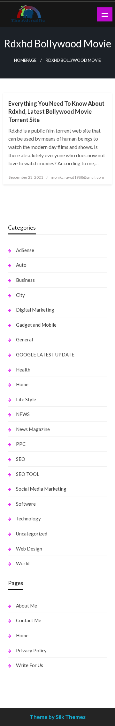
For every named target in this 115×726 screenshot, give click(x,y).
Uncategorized (31, 533)
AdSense (25, 250)
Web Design (29, 548)
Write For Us (29, 665)
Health (23, 369)
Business (25, 280)
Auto (21, 265)
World (22, 563)
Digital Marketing (35, 310)
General (24, 339)
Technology (28, 518)
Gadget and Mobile (36, 325)
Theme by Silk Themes (58, 717)
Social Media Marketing (41, 489)
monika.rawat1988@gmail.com (77, 177)
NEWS (23, 414)
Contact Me (28, 620)
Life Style (26, 399)
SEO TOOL (27, 474)
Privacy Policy (31, 650)
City (20, 295)
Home (22, 384)
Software (26, 504)
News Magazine (33, 429)
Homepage (25, 60)
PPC (21, 444)
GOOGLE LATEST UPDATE (45, 354)
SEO (20, 459)
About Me (26, 605)
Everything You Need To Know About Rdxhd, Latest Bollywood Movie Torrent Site (56, 111)
